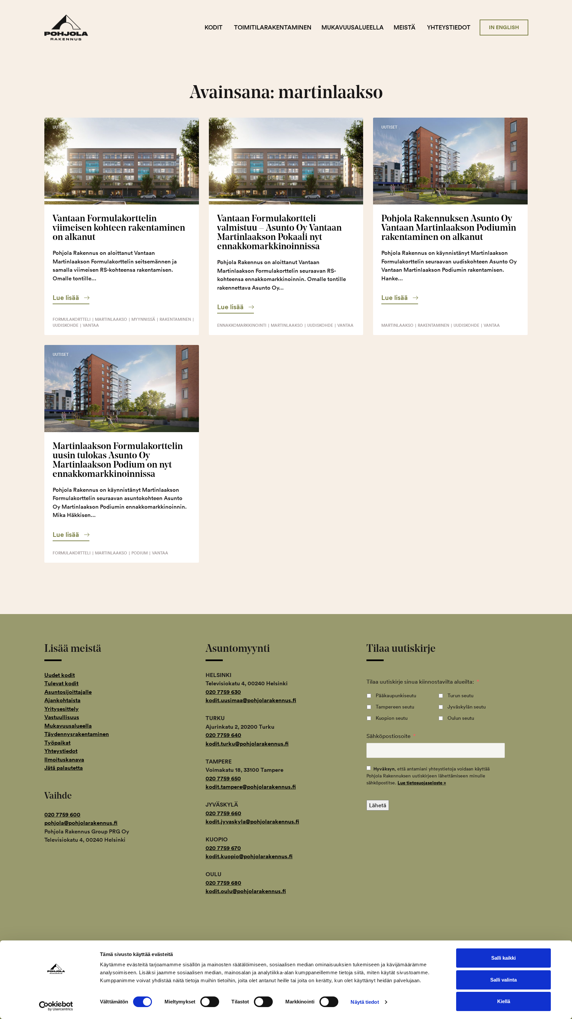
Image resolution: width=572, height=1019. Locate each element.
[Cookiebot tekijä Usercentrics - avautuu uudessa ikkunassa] (56, 1006)
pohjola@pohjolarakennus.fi (81, 822)
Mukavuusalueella (352, 27)
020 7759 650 (223, 778)
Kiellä (503, 1001)
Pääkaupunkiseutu (396, 695)
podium (139, 553)
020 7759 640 (223, 735)
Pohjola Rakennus (71, 27)
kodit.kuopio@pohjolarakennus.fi (249, 856)
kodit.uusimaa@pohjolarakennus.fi (251, 700)
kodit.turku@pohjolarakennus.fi (247, 743)
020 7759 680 (223, 882)
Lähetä (377, 805)
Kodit (213, 27)
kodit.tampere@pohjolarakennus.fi (251, 786)
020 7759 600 (62, 814)
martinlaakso (111, 319)
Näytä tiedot (365, 1002)
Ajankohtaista (62, 700)
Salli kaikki (503, 958)
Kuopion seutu (391, 718)
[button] (71, 297)
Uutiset (61, 127)
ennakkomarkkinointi (241, 325)
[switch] (209, 1001)
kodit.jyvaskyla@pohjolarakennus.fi (252, 821)
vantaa (91, 325)
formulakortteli (72, 319)
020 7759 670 (223, 848)
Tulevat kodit (61, 683)
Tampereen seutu (395, 707)
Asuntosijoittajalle (68, 692)
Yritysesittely (61, 708)
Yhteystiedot (448, 27)
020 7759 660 (223, 813)
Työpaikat (57, 742)
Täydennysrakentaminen (76, 734)
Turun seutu (460, 695)
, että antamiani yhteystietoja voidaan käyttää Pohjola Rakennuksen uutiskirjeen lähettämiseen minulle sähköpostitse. (428, 776)
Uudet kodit (59, 675)
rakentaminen (175, 319)
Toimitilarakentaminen (272, 27)
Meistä (404, 27)
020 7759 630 (223, 692)
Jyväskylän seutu (467, 707)
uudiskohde (65, 325)
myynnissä (143, 319)
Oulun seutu (461, 718)
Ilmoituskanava (64, 759)
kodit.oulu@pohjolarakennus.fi (246, 891)
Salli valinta (503, 980)
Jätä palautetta (63, 767)
